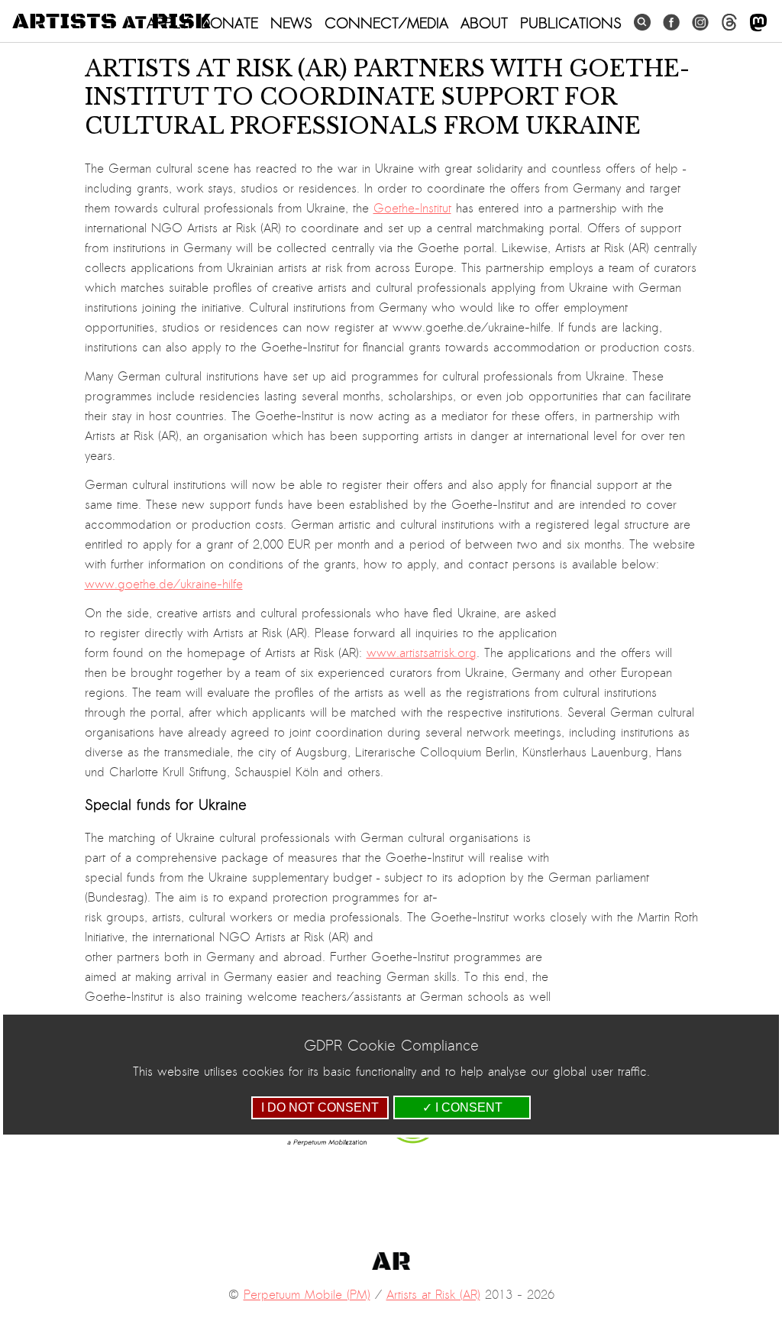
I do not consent (320, 1107)
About (484, 23)
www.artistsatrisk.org (422, 653)
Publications (571, 23)
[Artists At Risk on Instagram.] (700, 22)
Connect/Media (386, 23)
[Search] (642, 22)
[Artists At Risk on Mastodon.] (758, 23)
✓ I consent (462, 1107)
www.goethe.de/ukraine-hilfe (164, 584)
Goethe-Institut (412, 208)
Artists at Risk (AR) (433, 1295)
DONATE (229, 23)
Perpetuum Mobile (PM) (307, 1295)
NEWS (291, 23)
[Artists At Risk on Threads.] (729, 22)
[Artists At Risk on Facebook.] (671, 22)
